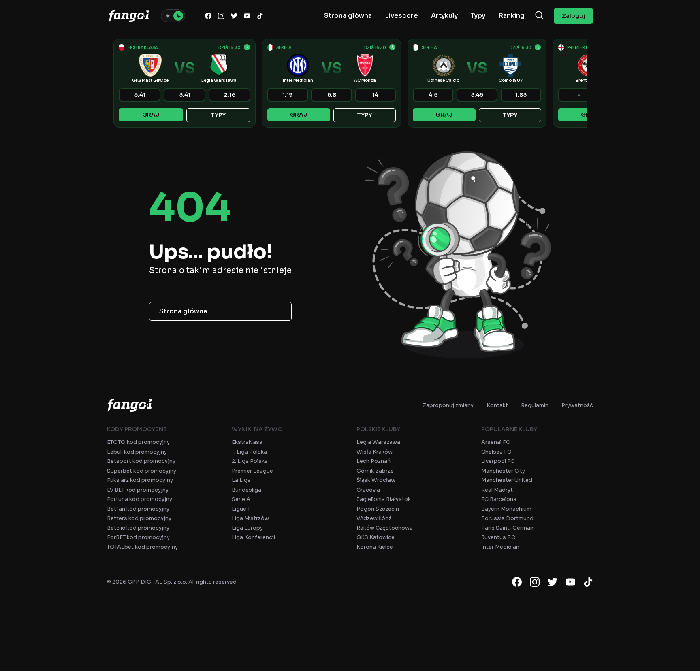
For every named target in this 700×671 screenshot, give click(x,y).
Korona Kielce (374, 546)
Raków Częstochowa (384, 527)
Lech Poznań (373, 461)
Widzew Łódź (373, 518)
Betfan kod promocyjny (138, 508)
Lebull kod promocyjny (137, 451)
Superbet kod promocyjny (141, 470)
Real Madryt (497, 489)
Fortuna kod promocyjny (139, 499)
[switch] (173, 15)
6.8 (331, 94)
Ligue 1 (241, 508)
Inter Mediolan (500, 546)
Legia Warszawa (378, 442)
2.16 (229, 94)
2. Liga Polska (250, 461)
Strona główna (183, 311)
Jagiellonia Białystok (383, 499)
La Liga (241, 480)
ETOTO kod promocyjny (138, 442)
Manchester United (506, 480)
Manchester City (503, 470)
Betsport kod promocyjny (141, 461)
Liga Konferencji (253, 537)
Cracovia (368, 489)
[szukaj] (539, 15)
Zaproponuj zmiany (448, 405)
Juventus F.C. (498, 537)
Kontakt (497, 405)
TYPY (218, 115)
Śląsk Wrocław (375, 480)
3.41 (139, 94)
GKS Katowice (375, 537)
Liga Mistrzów (250, 518)
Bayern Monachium (506, 508)
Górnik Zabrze (375, 470)
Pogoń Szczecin (377, 508)
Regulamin (534, 405)
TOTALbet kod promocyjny (142, 546)
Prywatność (577, 405)
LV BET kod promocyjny (138, 489)
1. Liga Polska (249, 451)
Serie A (241, 499)
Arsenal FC (495, 442)
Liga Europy (247, 527)
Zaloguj (573, 15)
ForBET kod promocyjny (138, 537)
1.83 (521, 94)
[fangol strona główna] (129, 15)
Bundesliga (246, 489)
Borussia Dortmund (507, 518)
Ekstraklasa (247, 442)
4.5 (433, 94)
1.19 (287, 94)
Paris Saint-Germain (508, 527)
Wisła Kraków (374, 451)
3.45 (477, 94)
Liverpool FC (497, 461)
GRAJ (150, 114)
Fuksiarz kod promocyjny (140, 480)
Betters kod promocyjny (139, 518)
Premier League (252, 470)
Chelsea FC (496, 451)
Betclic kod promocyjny (138, 527)
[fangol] (130, 405)
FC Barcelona (498, 499)
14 (375, 94)
